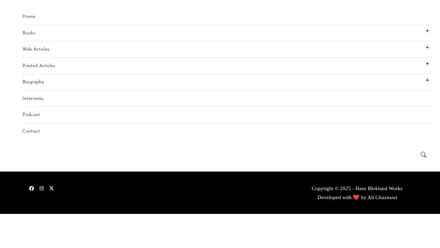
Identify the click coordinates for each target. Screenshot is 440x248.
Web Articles (36, 49)
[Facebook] (31, 188)
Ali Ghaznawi (382, 197)
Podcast (31, 114)
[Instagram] (42, 188)
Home (28, 16)
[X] (51, 188)
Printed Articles (38, 66)
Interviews (33, 98)
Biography (33, 82)
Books (28, 33)
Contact (31, 131)
